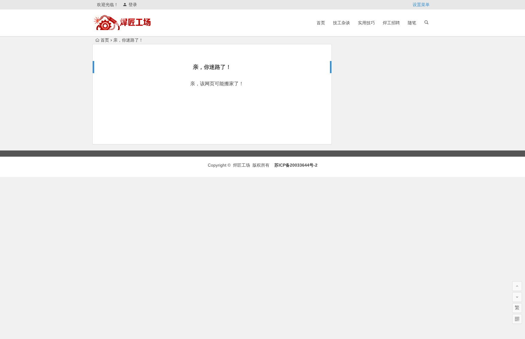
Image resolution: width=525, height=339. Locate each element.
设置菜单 (421, 4)
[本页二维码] (517, 319)
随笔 (412, 22)
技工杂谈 (341, 22)
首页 (321, 22)
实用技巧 (366, 22)
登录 (133, 4)
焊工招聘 (391, 22)
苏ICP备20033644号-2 (295, 165)
